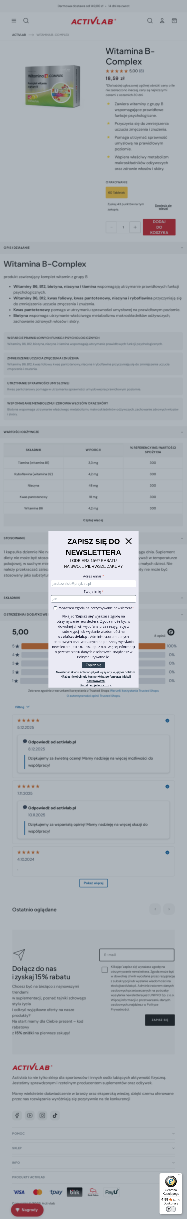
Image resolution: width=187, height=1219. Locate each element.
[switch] (171, 1209)
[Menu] (179, 1176)
